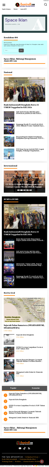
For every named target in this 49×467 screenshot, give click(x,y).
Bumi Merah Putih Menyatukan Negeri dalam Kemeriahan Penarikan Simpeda (30, 239)
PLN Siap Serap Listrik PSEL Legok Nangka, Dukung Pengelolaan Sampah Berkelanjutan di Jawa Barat (30, 150)
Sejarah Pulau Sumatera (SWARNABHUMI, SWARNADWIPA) (24, 326)
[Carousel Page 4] (27, 190)
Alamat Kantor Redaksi (31, 461)
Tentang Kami (7, 461)
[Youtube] (20, 448)
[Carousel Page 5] (30, 190)
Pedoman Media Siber (28, 459)
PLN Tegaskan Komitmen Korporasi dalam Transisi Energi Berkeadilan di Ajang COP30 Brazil (24, 185)
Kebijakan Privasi (31, 457)
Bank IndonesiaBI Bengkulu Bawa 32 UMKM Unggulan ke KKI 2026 (21, 106)
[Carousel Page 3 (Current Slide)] (24, 190)
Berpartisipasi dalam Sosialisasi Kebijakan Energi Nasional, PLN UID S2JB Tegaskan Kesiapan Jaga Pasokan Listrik (30, 137)
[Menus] (4, 5)
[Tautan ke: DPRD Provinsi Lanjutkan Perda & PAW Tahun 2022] (9, 352)
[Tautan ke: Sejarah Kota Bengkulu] (9, 339)
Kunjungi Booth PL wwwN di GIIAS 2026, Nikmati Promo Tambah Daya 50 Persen (29, 125)
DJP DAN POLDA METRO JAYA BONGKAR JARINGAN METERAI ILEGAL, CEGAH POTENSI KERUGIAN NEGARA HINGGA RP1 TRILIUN (29, 112)
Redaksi (18, 461)
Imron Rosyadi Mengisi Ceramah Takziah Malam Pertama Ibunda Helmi (29, 360)
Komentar (36, 388)
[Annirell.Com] (25, 4)
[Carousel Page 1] (18, 190)
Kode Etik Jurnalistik (9, 459)
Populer (13, 388)
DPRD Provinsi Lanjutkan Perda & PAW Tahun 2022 (29, 348)
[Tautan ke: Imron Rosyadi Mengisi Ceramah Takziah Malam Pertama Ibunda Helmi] (9, 364)
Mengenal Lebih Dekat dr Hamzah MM (29, 373)
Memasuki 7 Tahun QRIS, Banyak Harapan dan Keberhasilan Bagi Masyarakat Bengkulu (29, 264)
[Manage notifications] (42, 461)
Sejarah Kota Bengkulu (25, 335)
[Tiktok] (24, 448)
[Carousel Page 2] (21, 190)
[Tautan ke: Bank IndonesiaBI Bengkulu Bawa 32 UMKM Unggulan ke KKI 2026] (24, 89)
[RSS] (29, 448)
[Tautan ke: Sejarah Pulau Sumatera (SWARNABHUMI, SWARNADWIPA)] (24, 310)
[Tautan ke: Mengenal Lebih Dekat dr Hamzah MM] (9, 376)
